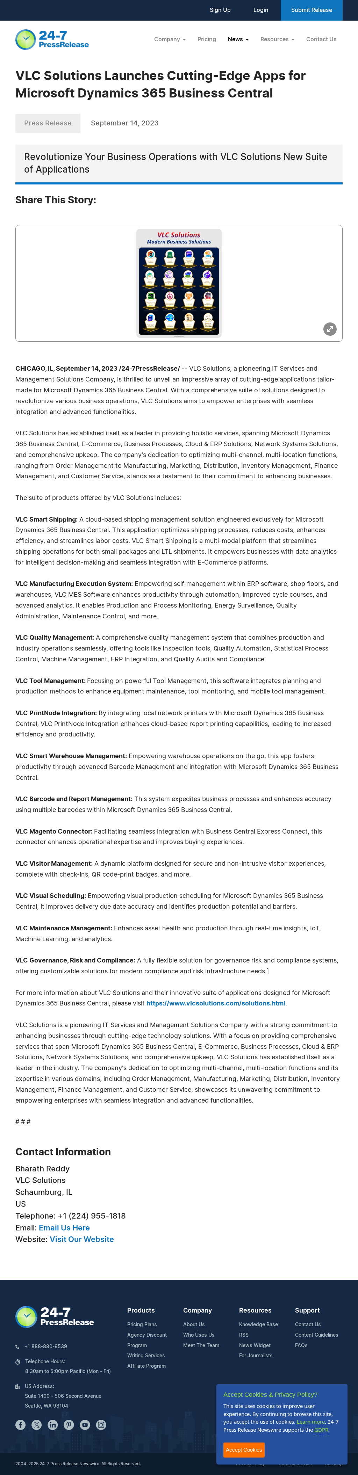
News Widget (255, 1345)
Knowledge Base (258, 1324)
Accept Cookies (244, 1450)
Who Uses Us (199, 1335)
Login (260, 10)
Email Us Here (64, 1228)
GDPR (321, 1429)
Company (197, 1311)
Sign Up (220, 10)
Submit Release (311, 10)
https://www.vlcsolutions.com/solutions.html (215, 1004)
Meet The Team (201, 1345)
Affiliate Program (146, 1366)
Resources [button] (275, 39)
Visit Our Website (82, 1239)
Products (141, 1311)
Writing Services (146, 1355)
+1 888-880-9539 (45, 1346)
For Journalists (256, 1355)
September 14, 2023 (125, 123)
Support (307, 1311)
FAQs (301, 1345)
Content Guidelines (316, 1335)
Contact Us (321, 39)
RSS (244, 1335)
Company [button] (167, 39)
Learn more (311, 1421)
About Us (194, 1324)
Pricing (207, 39)
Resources (255, 1311)
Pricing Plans (142, 1324)
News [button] (236, 39)
